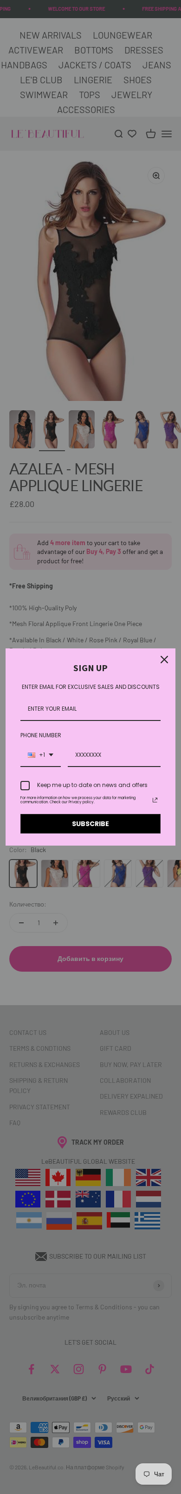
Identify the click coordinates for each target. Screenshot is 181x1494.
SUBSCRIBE (90, 823)
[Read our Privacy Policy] (155, 800)
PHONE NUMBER (40, 735)
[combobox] (40, 755)
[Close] (164, 659)
